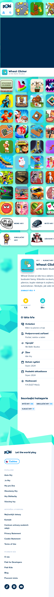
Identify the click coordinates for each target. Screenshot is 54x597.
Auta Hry (8, 475)
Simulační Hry (44, 404)
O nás (7, 557)
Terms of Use (10, 544)
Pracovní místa (11, 578)
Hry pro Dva (9, 486)
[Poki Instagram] (14, 586)
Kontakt (7, 520)
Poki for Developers (13, 562)
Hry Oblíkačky (10, 496)
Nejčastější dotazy (12, 515)
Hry (38, 260)
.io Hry (7, 481)
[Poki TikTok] (6, 586)
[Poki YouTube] (21, 586)
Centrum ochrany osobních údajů (16, 526)
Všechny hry (9, 502)
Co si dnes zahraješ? (10, 12)
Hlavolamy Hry (10, 491)
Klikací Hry (48, 260)
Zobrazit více (27, 290)
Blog (6, 573)
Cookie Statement (12, 539)
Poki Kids (8, 568)
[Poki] (7, 6)
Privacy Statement (12, 534)
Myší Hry (27, 404)
